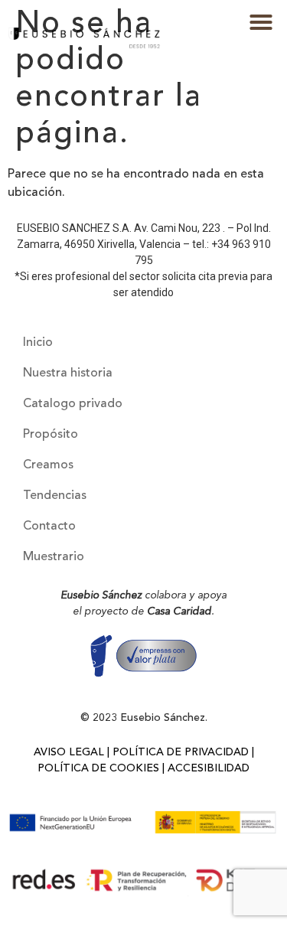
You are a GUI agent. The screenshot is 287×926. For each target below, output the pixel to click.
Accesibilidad (208, 768)
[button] (261, 22)
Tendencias (54, 496)
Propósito (50, 435)
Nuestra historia (68, 373)
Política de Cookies (98, 768)
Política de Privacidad (181, 752)
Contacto (49, 526)
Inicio (38, 343)
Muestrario (53, 557)
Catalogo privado (72, 404)
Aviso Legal (69, 752)
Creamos (48, 465)
